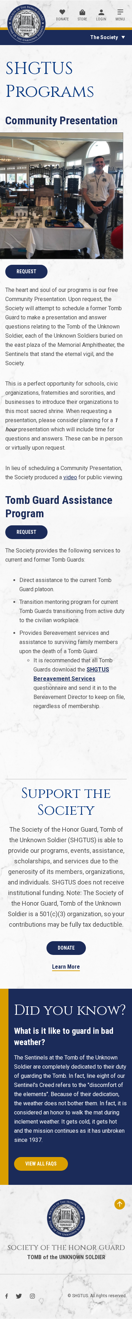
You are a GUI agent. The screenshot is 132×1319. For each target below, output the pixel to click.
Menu (120, 19)
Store (82, 19)
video (70, 477)
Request (26, 271)
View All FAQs (41, 1164)
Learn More (66, 967)
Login (101, 19)
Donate (62, 19)
